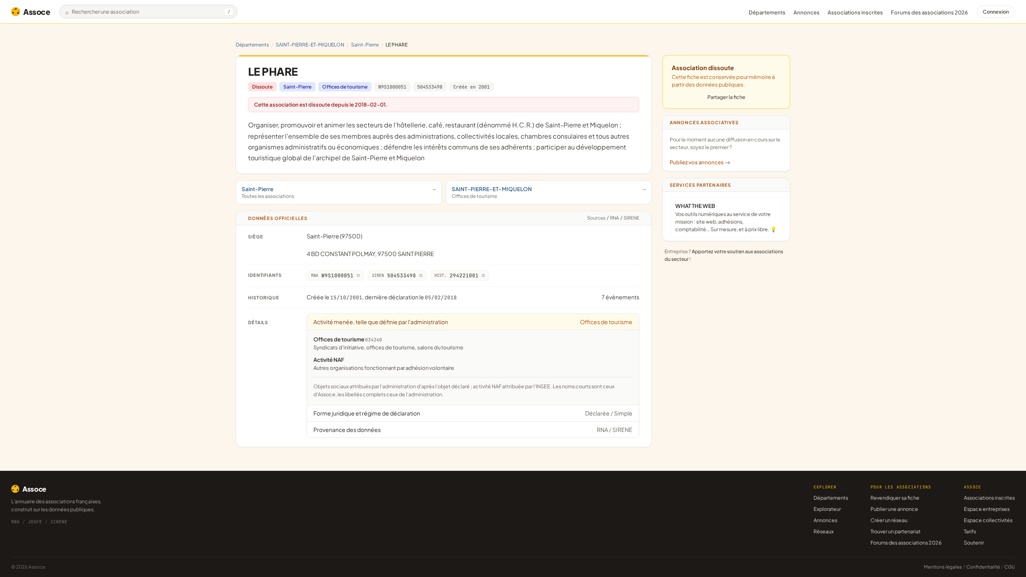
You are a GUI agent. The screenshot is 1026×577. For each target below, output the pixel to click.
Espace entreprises (987, 509)
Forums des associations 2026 (905, 542)
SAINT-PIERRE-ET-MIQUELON (310, 45)
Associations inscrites (855, 12)
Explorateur (827, 509)
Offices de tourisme (345, 87)
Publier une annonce (894, 509)
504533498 (429, 87)
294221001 (456, 275)
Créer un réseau (888, 520)
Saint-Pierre (365, 45)
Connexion (996, 11)
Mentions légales (943, 567)
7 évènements (620, 297)
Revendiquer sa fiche (894, 497)
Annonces (807, 12)
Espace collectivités (988, 520)
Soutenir (974, 542)
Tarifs (970, 531)
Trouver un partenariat (895, 531)
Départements (767, 12)
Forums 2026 (929, 12)
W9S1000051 (392, 87)
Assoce (36, 11)
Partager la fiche (726, 97)
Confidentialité (983, 567)
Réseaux (824, 531)
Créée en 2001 (471, 87)
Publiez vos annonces (700, 162)
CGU (1009, 567)
